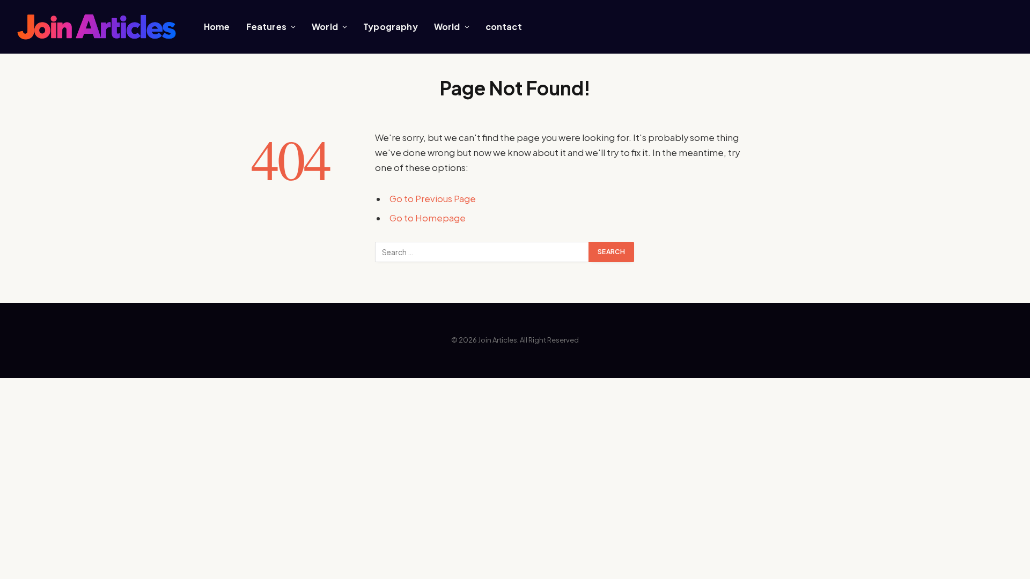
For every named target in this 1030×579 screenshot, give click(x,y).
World (325, 26)
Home (217, 26)
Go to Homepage (427, 218)
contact (503, 26)
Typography (390, 26)
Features (266, 26)
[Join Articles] (96, 27)
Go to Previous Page (432, 198)
